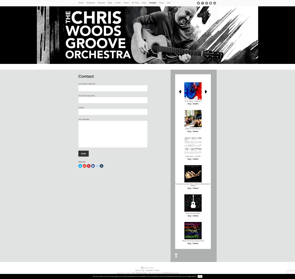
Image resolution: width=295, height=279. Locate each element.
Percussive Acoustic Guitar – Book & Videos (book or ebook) (193, 184)
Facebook (149, 270)
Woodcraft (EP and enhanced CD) (193, 241)
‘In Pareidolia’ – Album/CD (193, 101)
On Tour (135, 3)
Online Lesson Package (193, 129)
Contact (152, 3)
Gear (144, 3)
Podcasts (91, 3)
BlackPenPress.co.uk (170, 273)
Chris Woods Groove (139, 273)
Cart (169, 3)
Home (81, 3)
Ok (200, 276)
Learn (126, 3)
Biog (110, 3)
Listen (118, 3)
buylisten (193, 104)
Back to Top (139, 270)
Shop (161, 3)
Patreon (101, 3)
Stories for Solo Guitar (193, 213)
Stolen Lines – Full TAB (193, 156)
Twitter (157, 270)
